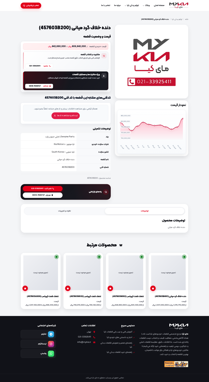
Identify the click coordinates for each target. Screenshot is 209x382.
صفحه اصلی (159, 5)
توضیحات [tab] (145, 210)
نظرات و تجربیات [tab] (64, 210)
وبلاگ (147, 5)
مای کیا (185, 334)
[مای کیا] (178, 5)
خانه (186, 19)
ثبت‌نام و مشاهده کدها (67, 115)
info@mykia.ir (84, 342)
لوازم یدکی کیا (133, 5)
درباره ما (117, 5)
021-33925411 (84, 337)
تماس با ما (105, 5)
